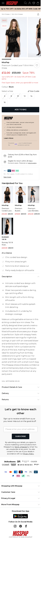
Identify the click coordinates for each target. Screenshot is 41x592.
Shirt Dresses (6, 14)
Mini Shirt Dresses (17, 14)
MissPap (5, 62)
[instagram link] (15, 526)
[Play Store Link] (20, 516)
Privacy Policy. (28, 454)
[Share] (38, 14)
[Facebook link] (26, 526)
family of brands (21, 447)
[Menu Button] (3, 3)
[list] (20, 38)
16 (4, 102)
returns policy (32, 163)
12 (25, 96)
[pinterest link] (20, 526)
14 (31, 96)
